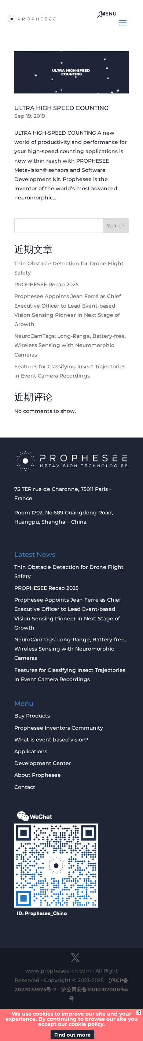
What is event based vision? (51, 739)
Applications (30, 751)
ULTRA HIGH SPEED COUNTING (61, 108)
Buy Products (32, 715)
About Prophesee (37, 775)
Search (116, 225)
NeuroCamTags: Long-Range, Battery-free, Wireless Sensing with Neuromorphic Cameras (70, 345)
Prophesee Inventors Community (58, 728)
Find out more (72, 1035)
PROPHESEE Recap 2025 (46, 284)
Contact (24, 787)
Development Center (42, 763)
